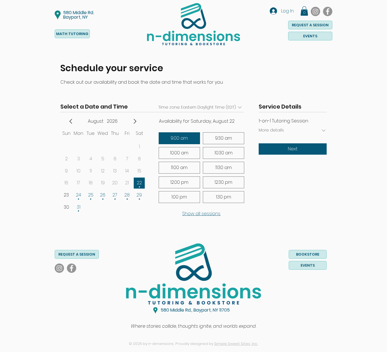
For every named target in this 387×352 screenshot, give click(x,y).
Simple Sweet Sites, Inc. (236, 343)
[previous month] (70, 121)
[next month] (134, 121)
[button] (304, 11)
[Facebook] (327, 11)
